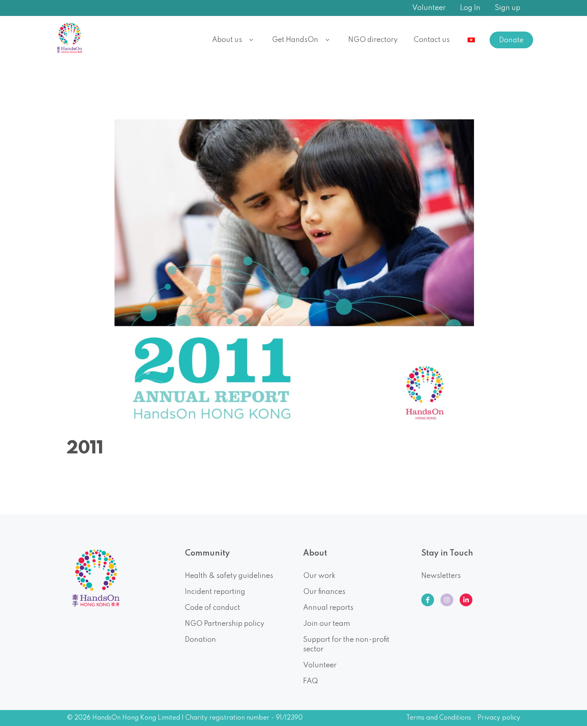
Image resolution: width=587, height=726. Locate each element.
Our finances (324, 591)
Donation (200, 639)
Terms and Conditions (438, 718)
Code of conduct (212, 607)
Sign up (507, 8)
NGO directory (373, 40)
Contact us (432, 40)
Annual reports (328, 607)
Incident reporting (215, 591)
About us (227, 40)
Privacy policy (499, 718)
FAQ (310, 681)
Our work (319, 576)
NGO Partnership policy (224, 623)
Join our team (326, 623)
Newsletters (441, 576)
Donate (511, 40)
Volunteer (429, 8)
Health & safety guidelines (229, 576)
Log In (470, 8)
